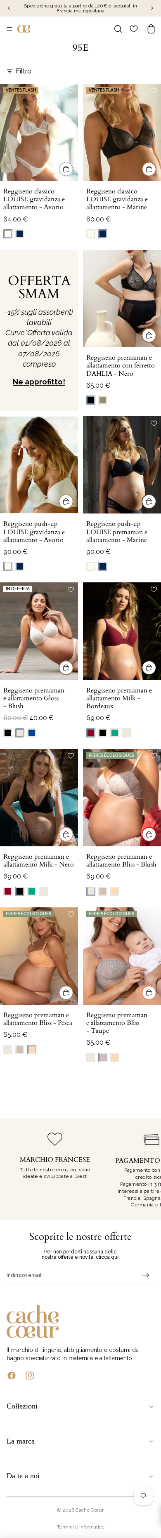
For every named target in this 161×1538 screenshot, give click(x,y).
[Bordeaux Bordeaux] (90, 732)
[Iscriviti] (145, 1275)
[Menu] (9, 28)
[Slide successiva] (145, 1169)
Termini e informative (80, 1527)
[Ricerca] (118, 29)
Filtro (23, 71)
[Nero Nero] (90, 400)
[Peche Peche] (114, 891)
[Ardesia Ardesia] (31, 732)
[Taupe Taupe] (102, 891)
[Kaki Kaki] (102, 400)
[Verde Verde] (114, 732)
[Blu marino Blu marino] (19, 233)
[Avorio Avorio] (7, 233)
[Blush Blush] (19, 732)
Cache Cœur (90, 1510)
